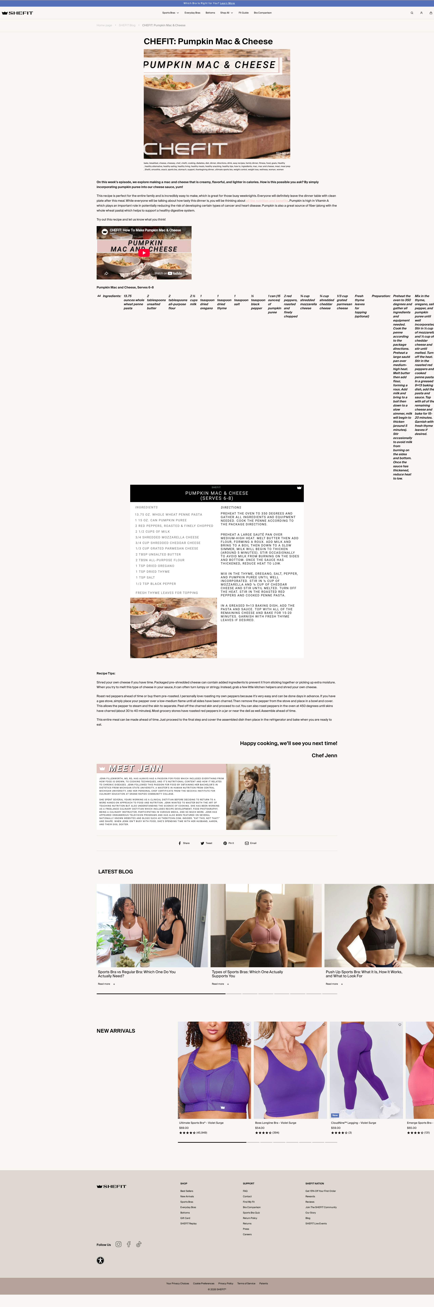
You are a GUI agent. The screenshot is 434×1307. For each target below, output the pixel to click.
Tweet (209, 843)
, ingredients (246, 166)
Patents (263, 1284)
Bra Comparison (252, 1207)
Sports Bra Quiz (251, 1213)
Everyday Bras (188, 1207)
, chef (177, 163)
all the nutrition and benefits (267, 200)
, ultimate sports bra (223, 169)
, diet (206, 163)
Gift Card (185, 1218)
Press (246, 1229)
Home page (104, 25)
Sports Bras (186, 1202)
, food (268, 163)
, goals (274, 163)
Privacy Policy (225, 1284)
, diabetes (199, 163)
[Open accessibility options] (100, 1260)
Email (253, 843)
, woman (272, 169)
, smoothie (155, 169)
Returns (247, 1224)
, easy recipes (238, 163)
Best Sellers (186, 1191)
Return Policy (250, 1218)
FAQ (245, 1191)
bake (146, 163)
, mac (254, 166)
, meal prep (285, 166)
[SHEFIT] (17, 13)
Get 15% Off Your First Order (320, 1191)
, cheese (162, 163)
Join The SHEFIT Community (321, 1207)
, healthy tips (227, 166)
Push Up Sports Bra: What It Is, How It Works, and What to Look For (364, 974)
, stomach (181, 169)
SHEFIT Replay (188, 1224)
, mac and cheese (265, 166)
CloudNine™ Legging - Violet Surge (353, 1123)
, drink (229, 163)
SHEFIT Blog (127, 25)
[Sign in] (421, 13)
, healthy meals (197, 166)
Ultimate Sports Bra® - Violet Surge (201, 1123)
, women (280, 169)
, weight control (240, 169)
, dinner (212, 163)
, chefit (183, 163)
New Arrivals (187, 1197)
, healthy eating (169, 166)
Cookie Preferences (203, 1284)
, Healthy (281, 163)
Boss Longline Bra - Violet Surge (275, 1123)
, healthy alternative (153, 166)
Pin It (231, 843)
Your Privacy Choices (177, 1284)
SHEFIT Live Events (316, 1224)
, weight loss (253, 169)
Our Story (310, 1213)
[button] (431, 13)
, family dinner (251, 163)
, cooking (191, 163)
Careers (247, 1234)
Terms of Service (246, 1284)
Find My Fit (249, 1202)
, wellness (263, 169)
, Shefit (147, 169)
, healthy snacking (212, 166)
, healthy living (183, 166)
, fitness (261, 163)
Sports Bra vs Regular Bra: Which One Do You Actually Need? (137, 974)
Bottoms (185, 1213)
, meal (277, 166)
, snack (163, 169)
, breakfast (153, 163)
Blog (307, 1218)
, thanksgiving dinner (204, 169)
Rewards (310, 1197)
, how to (236, 166)
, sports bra (172, 169)
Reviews (309, 1202)
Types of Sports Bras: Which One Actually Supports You (247, 974)
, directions (221, 163)
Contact (247, 1197)
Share (186, 843)
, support (190, 169)
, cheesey (170, 163)
